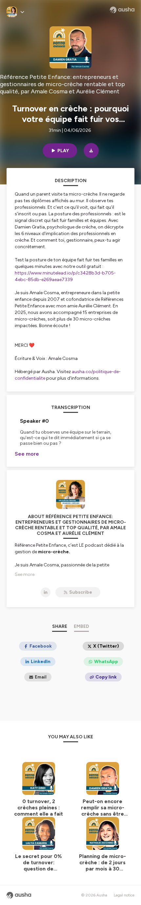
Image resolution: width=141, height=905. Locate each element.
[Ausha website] (122, 10)
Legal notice (124, 895)
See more (27, 454)
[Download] (91, 150)
